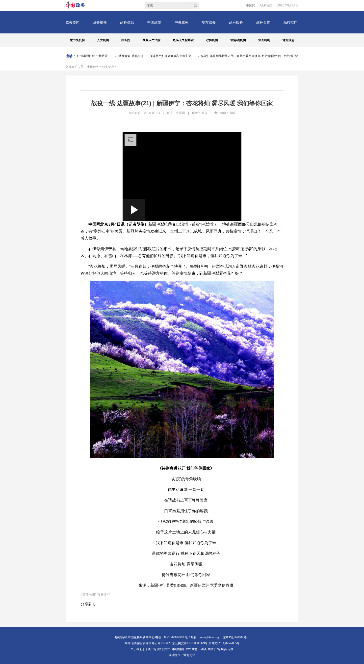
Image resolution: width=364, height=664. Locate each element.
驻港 (233, 40)
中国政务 (93, 67)
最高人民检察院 (183, 40)
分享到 (86, 604)
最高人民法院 (151, 40)
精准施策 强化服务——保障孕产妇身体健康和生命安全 (147, 56)
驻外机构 (264, 40)
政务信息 (108, 67)
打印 (84, 594)
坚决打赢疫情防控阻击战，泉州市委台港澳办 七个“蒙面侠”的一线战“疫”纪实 (243, 56)
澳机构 (241, 40)
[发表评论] (103, 594)
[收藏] (92, 594)
